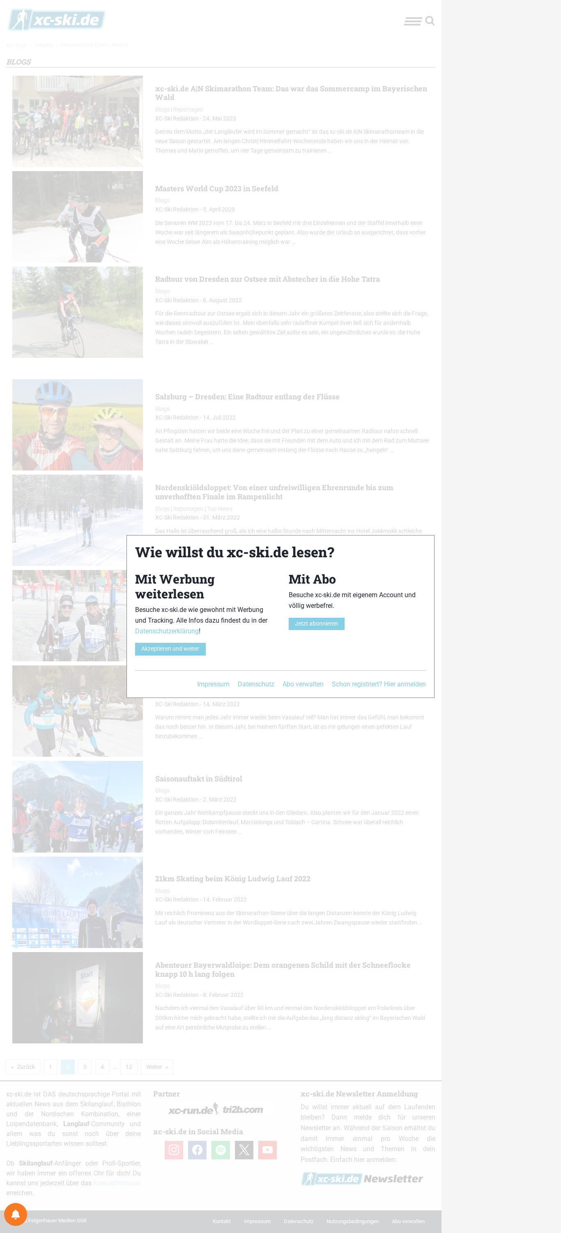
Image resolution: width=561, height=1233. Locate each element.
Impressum (213, 684)
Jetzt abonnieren (316, 623)
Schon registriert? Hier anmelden (379, 684)
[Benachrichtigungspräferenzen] (15, 1214)
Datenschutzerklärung (167, 631)
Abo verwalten (303, 684)
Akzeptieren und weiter (170, 648)
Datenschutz (256, 684)
